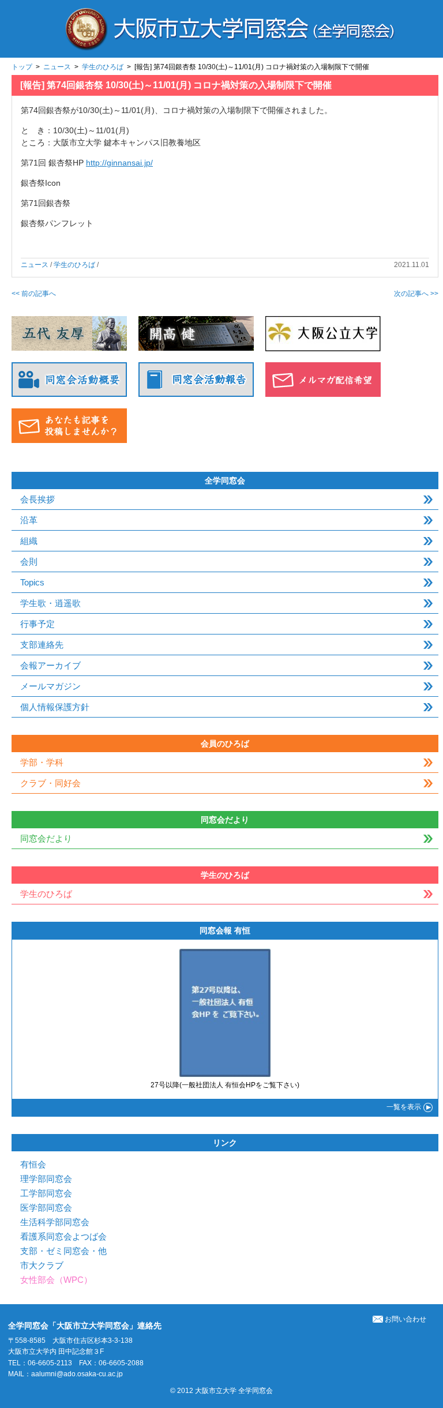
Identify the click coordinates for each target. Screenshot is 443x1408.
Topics (32, 582)
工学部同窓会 (46, 1193)
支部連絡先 (41, 644)
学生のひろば (102, 67)
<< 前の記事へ (34, 294)
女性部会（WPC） (56, 1280)
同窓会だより (46, 838)
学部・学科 (41, 762)
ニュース (57, 67)
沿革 (28, 520)
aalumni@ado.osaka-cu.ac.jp (77, 1374)
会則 (28, 561)
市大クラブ (41, 1265)
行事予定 (37, 624)
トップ (22, 67)
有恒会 (33, 1164)
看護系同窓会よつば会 (63, 1236)
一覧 (403, 1107)
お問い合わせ (405, 1319)
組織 (28, 541)
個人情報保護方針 (54, 707)
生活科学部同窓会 (54, 1222)
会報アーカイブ (50, 665)
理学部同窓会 (46, 1179)
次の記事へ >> (416, 294)
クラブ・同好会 (50, 783)
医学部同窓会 (46, 1207)
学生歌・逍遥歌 (50, 603)
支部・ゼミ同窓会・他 (63, 1251)
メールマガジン (50, 686)
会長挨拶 (37, 499)
